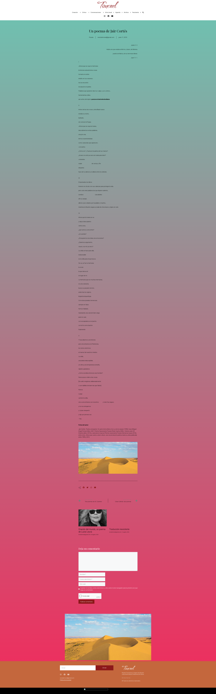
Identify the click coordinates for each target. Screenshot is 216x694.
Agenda (117, 12)
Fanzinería (135, 12)
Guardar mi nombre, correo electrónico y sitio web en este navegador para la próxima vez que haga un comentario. (109, 589)
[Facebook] (108, 16)
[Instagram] (104, 16)
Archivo (126, 12)
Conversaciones (96, 12)
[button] (143, 12)
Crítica (84, 12)
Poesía (91, 37)
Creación (75, 12)
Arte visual (108, 12)
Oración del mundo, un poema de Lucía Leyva (91, 530)
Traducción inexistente (119, 529)
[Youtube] (112, 16)
